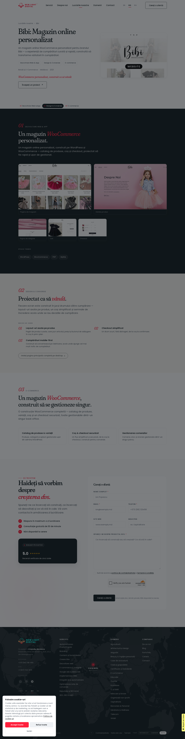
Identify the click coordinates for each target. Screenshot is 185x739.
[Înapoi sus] (91, 733)
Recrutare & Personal (120, 706)
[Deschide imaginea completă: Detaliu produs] (130, 186)
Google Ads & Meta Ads (70, 672)
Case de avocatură (119, 660)
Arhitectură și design (120, 648)
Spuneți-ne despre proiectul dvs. (109, 534)
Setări (29, 731)
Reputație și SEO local (69, 691)
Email (96, 504)
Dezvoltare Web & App (29, 63)
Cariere (145, 656)
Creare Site (65, 659)
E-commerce (70, 63)
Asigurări (114, 652)
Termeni (127, 733)
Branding (63, 651)
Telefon (132, 504)
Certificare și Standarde (121, 669)
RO (130, 5)
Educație (114, 677)
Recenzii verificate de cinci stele (37, 558)
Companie (147, 639)
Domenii (97, 5)
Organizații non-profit (120, 697)
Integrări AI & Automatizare (72, 680)
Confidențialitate (102, 733)
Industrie (132, 519)
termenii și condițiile (145, 573)
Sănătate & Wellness (120, 710)
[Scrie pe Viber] (26, 681)
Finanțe (114, 681)
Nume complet (100, 492)
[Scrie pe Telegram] (32, 681)
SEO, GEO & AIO (66, 695)
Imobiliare (115, 685)
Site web (97, 519)
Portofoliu (146, 652)
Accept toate (17, 725)
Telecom (115, 714)
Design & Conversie (52, 63)
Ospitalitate (116, 702)
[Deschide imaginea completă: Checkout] (92, 227)
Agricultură (115, 644)
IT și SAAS (115, 689)
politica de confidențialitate (123, 573)
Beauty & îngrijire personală (123, 656)
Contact (110, 5)
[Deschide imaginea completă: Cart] (62, 227)
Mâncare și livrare (118, 693)
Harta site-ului (116, 733)
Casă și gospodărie (119, 665)
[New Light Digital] (28, 5)
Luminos (154, 733)
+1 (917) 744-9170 (25, 670)
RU (135, 5)
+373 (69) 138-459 (25, 662)
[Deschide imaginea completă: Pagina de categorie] (32, 227)
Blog (144, 648)
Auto (163, 733)
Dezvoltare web (66, 663)
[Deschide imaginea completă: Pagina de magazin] (54, 186)
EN (124, 5)
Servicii (49, 5)
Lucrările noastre (80, 5)
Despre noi (62, 5)
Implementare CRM (68, 676)
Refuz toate (41, 725)
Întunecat (144, 733)
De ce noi (146, 644)
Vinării (113, 718)
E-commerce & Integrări (71, 667)
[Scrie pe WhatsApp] (20, 681)
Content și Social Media (70, 655)
